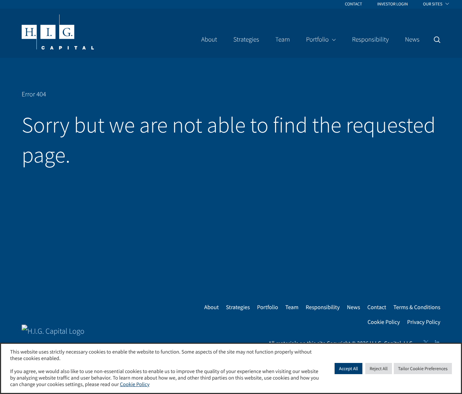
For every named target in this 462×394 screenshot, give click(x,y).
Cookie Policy (383, 322)
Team (291, 307)
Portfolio (267, 307)
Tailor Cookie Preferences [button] (423, 368)
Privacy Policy (423, 322)
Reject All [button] (379, 368)
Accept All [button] (348, 368)
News (353, 307)
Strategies (238, 307)
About (211, 307)
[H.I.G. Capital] (58, 32)
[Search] (437, 39)
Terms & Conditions (416, 307)
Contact (376, 307)
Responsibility (323, 307)
